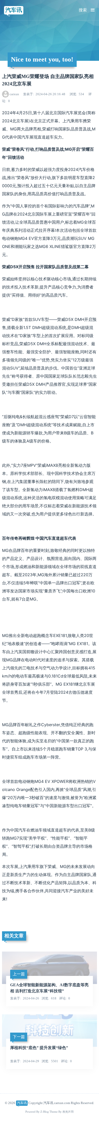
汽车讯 (13, 10)
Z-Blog (44, 1111)
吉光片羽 (68, 1111)
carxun (14, 94)
